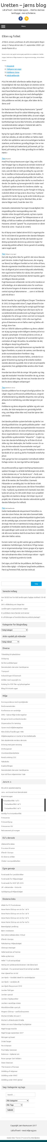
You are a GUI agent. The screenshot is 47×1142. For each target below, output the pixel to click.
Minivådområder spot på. (10, 1007)
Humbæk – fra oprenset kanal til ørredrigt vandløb (20, 969)
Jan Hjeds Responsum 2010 (11, 986)
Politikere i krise (13, 72)
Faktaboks (5, 761)
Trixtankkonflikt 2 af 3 (12, 804)
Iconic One (11, 1138)
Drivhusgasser (6, 749)
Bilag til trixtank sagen (9, 688)
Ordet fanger (6, 1041)
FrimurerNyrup (6, 822)
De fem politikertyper (9, 663)
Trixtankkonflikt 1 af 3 (11, 801)
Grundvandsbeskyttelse (10, 753)
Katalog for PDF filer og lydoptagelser (15, 684)
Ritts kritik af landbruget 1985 (12, 732)
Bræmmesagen (7, 796)
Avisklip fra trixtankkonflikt (11, 813)
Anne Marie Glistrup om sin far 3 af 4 (15, 918)
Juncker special (7, 995)
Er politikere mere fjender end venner (15, 613)
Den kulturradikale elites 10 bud (13, 935)
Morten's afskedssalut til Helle (12, 1020)
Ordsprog (5, 659)
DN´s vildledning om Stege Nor (12, 604)
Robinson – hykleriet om (10, 1054)
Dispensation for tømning (11, 723)
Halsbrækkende (13, 75)
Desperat (10, 66)
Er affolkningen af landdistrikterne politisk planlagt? (20, 617)
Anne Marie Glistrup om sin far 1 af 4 (15, 909)
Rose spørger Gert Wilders (11, 1058)
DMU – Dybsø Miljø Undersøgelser (14, 715)
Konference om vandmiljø (11, 710)
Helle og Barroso (7, 956)
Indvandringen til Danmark (11, 676)
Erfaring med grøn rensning (11, 745)
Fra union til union (8, 848)
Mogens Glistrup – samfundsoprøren (15, 1011)
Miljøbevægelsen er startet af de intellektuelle (18, 736)
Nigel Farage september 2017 (12, 1033)
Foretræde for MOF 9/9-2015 (12, 883)
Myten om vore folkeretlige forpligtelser (16, 1024)
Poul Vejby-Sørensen (9, 1050)
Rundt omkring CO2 (8, 757)
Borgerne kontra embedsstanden (13, 719)
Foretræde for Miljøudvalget (12, 879)
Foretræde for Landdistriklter (12, 874)
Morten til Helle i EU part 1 (11, 1016)
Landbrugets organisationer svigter (14, 609)
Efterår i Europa (7, 852)
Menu (23, 26)
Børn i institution (7, 931)
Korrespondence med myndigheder (14, 702)
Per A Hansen (6, 1046)
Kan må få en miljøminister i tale (13, 774)
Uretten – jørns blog (23, 5)
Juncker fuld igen (7, 990)
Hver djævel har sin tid (9, 973)
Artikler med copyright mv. (11, 680)
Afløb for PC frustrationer (11, 905)
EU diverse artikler (8, 857)
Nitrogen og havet (8, 1037)
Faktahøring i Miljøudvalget (11, 943)
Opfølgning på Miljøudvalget (12, 892)
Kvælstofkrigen (7, 766)
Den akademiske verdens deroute (14, 740)
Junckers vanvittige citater (11, 1003)
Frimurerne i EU (7, 826)
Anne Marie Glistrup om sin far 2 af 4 (15, 913)
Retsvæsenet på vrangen (10, 830)
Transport (5, 671)
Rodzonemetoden (8, 706)
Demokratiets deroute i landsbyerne (15, 667)
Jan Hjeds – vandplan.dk (10, 982)
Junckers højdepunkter (9, 999)
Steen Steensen (7, 1063)
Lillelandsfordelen (8, 844)
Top (3, 158)
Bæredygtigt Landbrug (9, 926)
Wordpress (35, 1138)
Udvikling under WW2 (9, 1075)
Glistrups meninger (8, 948)
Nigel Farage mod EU (9, 1029)
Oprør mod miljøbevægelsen (12, 727)
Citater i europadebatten (10, 861)
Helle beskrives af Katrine (10, 952)
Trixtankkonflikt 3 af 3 (12, 808)
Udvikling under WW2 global (11, 1080)
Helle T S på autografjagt (10, 960)
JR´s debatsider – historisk (11, 887)
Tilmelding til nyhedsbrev (10, 654)
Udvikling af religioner (9, 1071)
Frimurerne (5, 818)
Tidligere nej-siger (14, 69)
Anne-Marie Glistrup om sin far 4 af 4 (15, 922)
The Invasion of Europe (10, 1067)
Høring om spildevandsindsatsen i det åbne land (19, 965)
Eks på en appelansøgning (11, 788)
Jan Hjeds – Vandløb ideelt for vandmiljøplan (18, 977)
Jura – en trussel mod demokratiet (14, 792)
